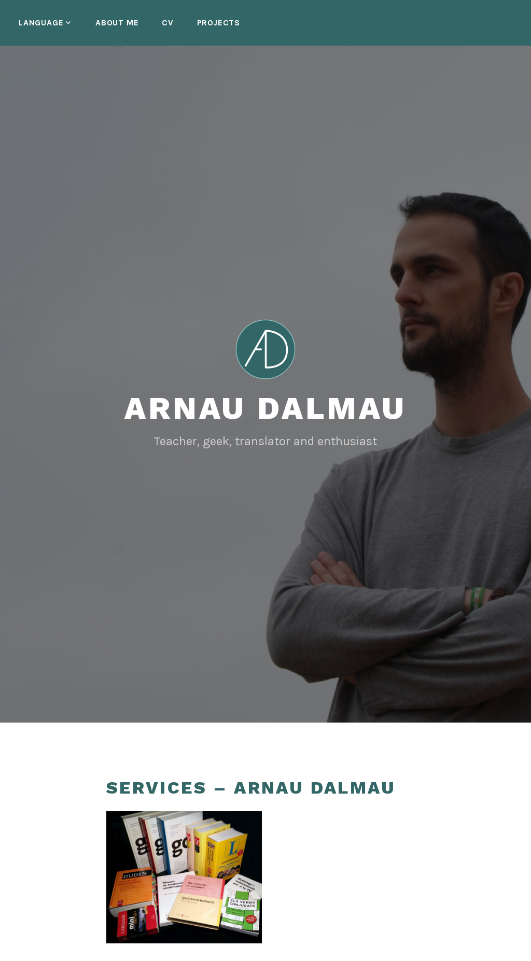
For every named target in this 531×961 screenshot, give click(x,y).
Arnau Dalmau (265, 408)
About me (116, 22)
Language (41, 22)
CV (168, 22)
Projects (218, 22)
